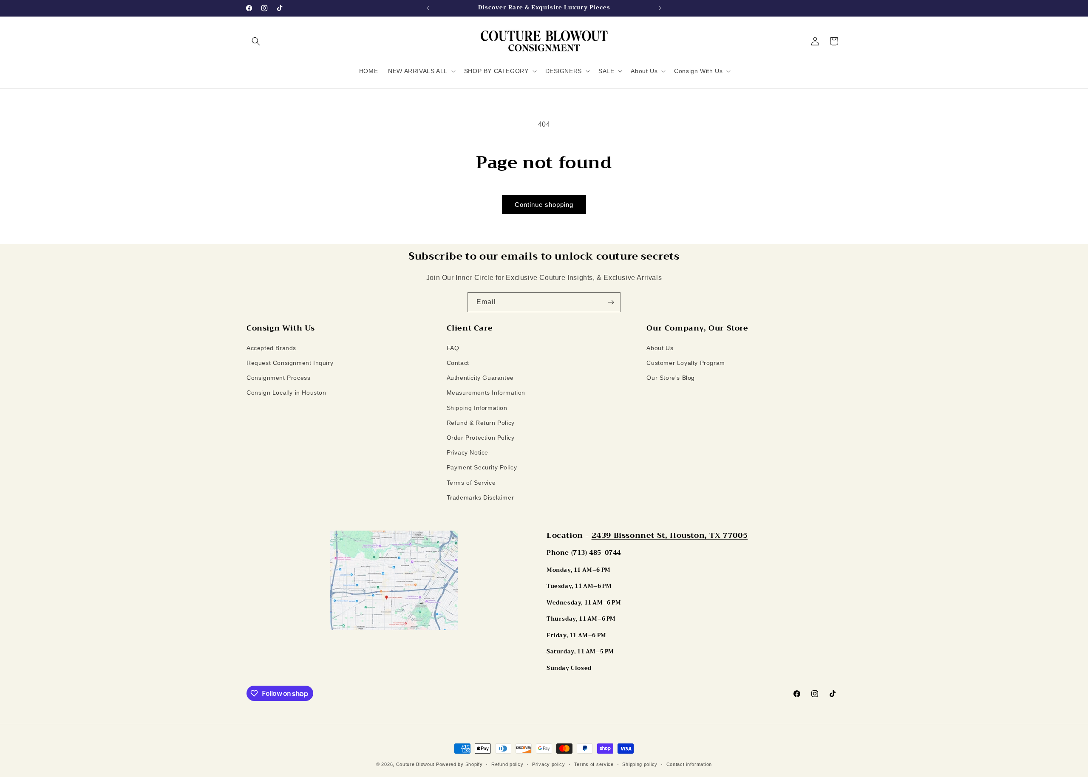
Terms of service (594, 764)
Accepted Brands (271, 348)
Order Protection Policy (481, 437)
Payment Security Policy (482, 467)
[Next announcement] (660, 8)
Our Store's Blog (670, 377)
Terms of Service (471, 482)
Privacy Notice (467, 452)
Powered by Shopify (459, 764)
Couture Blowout (415, 764)
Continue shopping (544, 204)
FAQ (453, 348)
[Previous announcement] (428, 8)
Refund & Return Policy (481, 422)
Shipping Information (477, 407)
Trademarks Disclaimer (480, 497)
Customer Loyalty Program (685, 362)
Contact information (689, 764)
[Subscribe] (610, 302)
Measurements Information (486, 392)
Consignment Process (278, 377)
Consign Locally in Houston (286, 392)
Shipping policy (639, 764)
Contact (458, 362)
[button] (255, 41)
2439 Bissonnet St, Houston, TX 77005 (670, 535)
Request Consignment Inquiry (289, 362)
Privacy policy (548, 764)
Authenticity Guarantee (480, 377)
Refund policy (507, 764)
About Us (659, 348)
